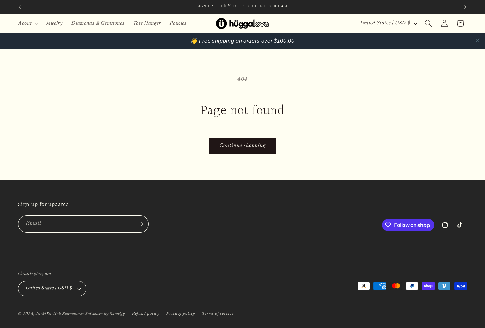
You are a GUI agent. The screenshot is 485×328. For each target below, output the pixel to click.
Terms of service (217, 314)
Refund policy (145, 314)
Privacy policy (180, 314)
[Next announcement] (465, 7)
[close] (478, 40)
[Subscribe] (140, 224)
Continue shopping (242, 145)
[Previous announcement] (20, 7)
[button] (28, 23)
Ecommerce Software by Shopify (93, 314)
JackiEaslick (48, 314)
